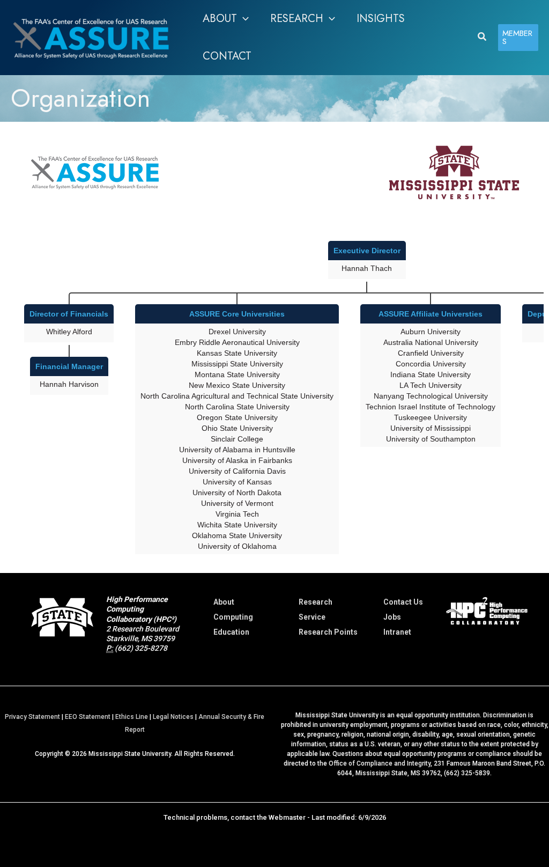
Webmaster (287, 817)
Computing (233, 617)
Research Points (328, 632)
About (223, 602)
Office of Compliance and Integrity (380, 763)
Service (312, 617)
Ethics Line (131, 717)
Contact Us (403, 602)
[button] (243, 19)
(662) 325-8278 (141, 648)
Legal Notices (173, 717)
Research (315, 602)
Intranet (397, 632)
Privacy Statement (32, 717)
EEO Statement (87, 717)
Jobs (392, 617)
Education (231, 632)
